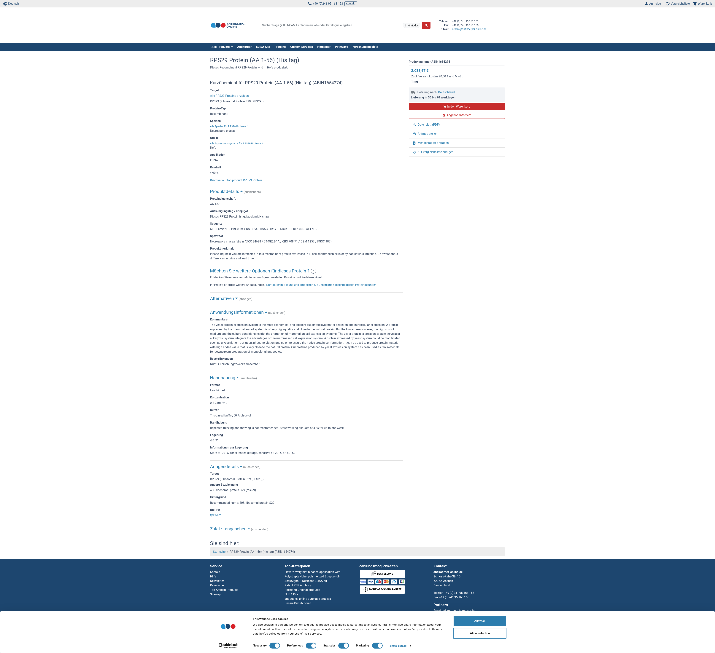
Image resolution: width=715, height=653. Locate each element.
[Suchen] (426, 25)
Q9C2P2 (215, 515)
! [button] (313, 271)
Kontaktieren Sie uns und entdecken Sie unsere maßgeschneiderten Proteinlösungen (321, 285)
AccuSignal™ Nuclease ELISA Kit (306, 581)
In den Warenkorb (458, 106)
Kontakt (350, 3)
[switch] (311, 646)
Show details (398, 645)
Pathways (341, 47)
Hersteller (324, 47)
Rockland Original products (302, 590)
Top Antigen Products (224, 590)
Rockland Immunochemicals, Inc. (455, 610)
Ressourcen (217, 585)
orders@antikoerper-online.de (469, 29)
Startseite (219, 551)
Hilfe (213, 576)
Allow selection (480, 633)
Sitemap (215, 594)
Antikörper (244, 47)
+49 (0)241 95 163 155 (454, 597)
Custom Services (301, 47)
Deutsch (13, 3)
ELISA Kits (263, 47)
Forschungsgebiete (365, 47)
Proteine (280, 47)
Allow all (479, 620)
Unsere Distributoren (298, 603)
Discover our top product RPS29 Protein (236, 180)
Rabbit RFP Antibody (298, 585)
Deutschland (446, 92)
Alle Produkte (221, 47)
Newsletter (217, 581)
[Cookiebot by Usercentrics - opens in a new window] (228, 646)
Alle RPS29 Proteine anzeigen (229, 96)
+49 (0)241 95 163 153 (328, 3)
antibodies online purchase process (308, 599)
